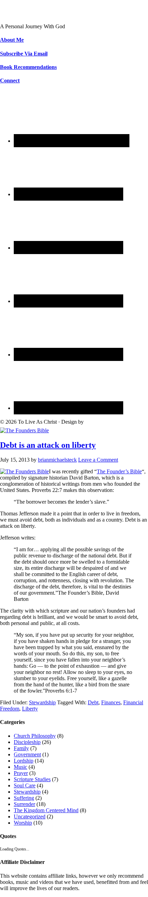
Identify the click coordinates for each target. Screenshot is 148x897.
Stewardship (42, 702)
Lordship (23, 761)
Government (27, 754)
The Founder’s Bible (119, 471)
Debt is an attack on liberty (48, 445)
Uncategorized (29, 816)
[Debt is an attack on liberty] (24, 430)
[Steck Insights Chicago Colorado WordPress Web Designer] (111, 422)
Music (20, 767)
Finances (110, 702)
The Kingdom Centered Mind (46, 810)
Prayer (21, 773)
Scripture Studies (32, 779)
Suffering (24, 798)
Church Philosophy (35, 736)
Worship (23, 823)
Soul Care (24, 785)
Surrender (24, 804)
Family (21, 748)
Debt (93, 702)
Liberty (30, 709)
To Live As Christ (19, 15)
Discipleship (27, 742)
